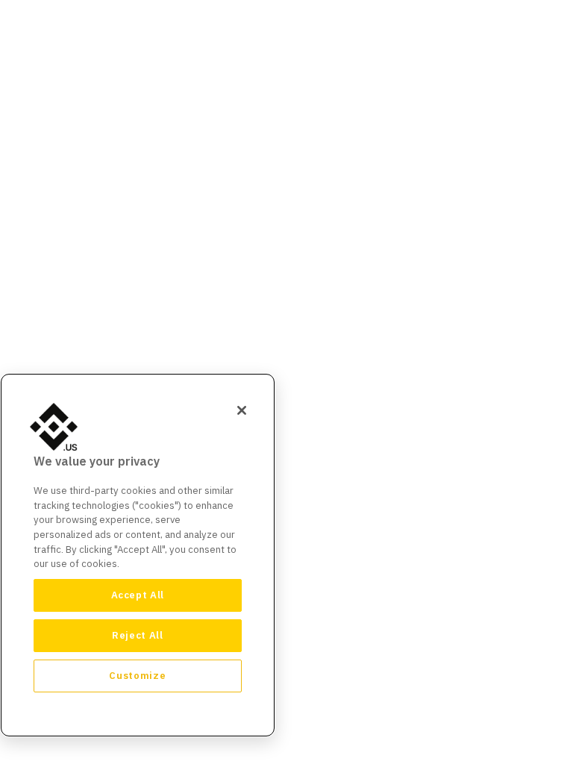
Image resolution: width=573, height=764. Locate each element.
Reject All (137, 635)
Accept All (138, 595)
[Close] (241, 410)
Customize (137, 675)
